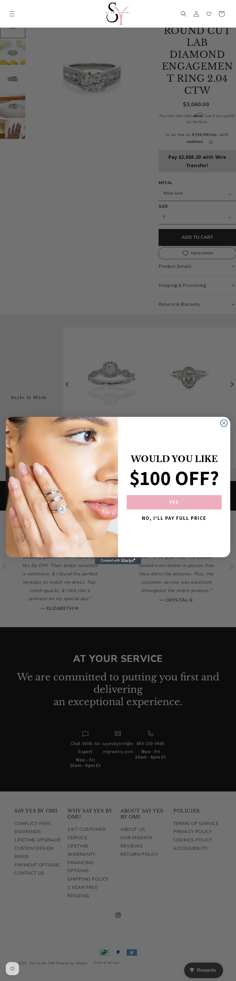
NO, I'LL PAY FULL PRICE (174, 518)
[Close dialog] (223, 423)
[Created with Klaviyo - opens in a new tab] (118, 560)
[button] (12, 13)
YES (174, 502)
